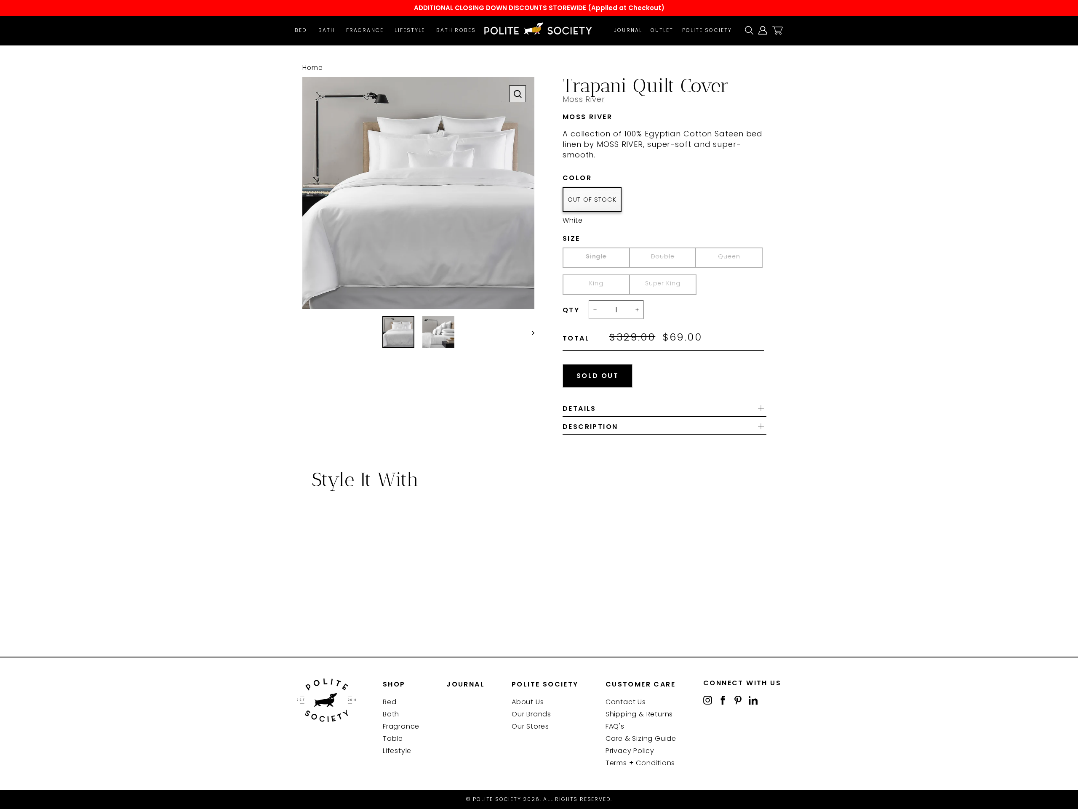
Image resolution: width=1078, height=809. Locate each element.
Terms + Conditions (640, 763)
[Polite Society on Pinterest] (738, 700)
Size (586, 238)
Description (590, 426)
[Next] (529, 332)
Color (590, 178)
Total (576, 338)
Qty (571, 310)
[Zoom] (517, 93)
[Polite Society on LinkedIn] (753, 700)
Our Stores (530, 726)
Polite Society (707, 30)
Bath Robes (456, 30)
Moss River (584, 99)
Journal (628, 30)
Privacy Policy (630, 751)
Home (312, 67)
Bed (301, 30)
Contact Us (626, 702)
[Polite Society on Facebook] (722, 700)
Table (393, 738)
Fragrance (365, 30)
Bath (326, 30)
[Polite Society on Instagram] (707, 700)
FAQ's (615, 726)
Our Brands (531, 714)
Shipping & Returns (639, 714)
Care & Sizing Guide (641, 738)
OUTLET (662, 30)
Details (579, 408)
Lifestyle (410, 30)
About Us (528, 702)
